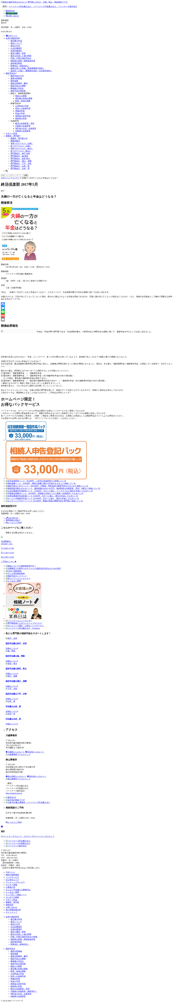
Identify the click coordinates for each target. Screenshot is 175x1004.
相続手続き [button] (10, 73)
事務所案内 (15, 141)
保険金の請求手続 (22, 116)
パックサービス (12, 877)
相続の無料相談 (12, 875)
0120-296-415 (13, 518)
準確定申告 (20, 111)
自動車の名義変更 (22, 131)
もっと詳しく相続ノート (16, 895)
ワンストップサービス (15, 882)
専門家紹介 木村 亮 (20, 169)
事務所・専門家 (12, 136)
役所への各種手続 (22, 108)
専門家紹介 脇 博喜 (19, 156)
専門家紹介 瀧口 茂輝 (20, 161)
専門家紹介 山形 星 (20, 166)
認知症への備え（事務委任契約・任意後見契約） (31, 71)
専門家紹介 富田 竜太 (20, 158)
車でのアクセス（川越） (20, 146)
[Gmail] (87, 316)
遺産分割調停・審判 (19, 83)
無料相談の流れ (12, 520)
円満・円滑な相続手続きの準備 (23, 937)
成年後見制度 (16, 63)
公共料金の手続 (22, 106)
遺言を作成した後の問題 (20, 56)
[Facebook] (87, 304)
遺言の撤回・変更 (18, 53)
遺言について (16, 43)
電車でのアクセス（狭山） (21, 148)
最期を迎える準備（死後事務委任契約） (27, 68)
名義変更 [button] (14, 121)
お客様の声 (10, 887)
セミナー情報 (11, 885)
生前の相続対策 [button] (12, 38)
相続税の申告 (21, 118)
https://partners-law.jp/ (14, 793)
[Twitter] (87, 308)
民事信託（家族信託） (20, 66)
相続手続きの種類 (18, 86)
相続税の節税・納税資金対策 (22, 61)
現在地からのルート (35, 752)
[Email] (87, 319)
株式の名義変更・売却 (24, 123)
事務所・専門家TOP (19, 138)
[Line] (87, 312)
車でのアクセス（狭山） (20, 151)
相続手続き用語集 (18, 91)
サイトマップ (11, 912)
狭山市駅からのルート (17, 776)
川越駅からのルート (16, 752)
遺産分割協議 (16, 78)
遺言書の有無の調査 (23, 98)
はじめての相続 (12, 897)
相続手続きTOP (17, 76)
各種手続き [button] (15, 103)
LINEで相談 (12, 13)
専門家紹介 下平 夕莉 (20, 164)
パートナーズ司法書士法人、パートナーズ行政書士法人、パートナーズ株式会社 (43, 6)
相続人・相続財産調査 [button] (20, 93)
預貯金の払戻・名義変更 (25, 128)
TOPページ (12, 36)
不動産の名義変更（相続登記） (23, 991)
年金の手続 (20, 113)
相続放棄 (14, 81)
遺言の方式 (15, 46)
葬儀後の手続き (17, 88)
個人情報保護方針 (13, 910)
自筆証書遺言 (16, 51)
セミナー (16, 178)
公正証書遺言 (16, 48)
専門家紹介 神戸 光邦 (20, 153)
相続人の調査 (21, 96)
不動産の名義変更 (22, 126)
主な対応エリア (12, 880)
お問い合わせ (13, 16)
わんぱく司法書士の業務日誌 (18, 890)
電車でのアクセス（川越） (21, 143)
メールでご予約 (14, 523)
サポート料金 (11, 133)
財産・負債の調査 (22, 101)
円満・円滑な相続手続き (20, 58)
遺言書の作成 (16, 41)
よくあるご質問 (12, 892)
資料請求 (11, 11)
